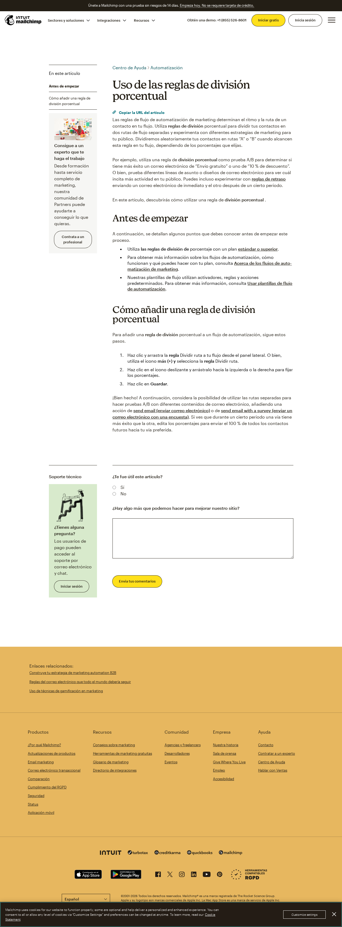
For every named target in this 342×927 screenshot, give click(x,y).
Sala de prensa (224, 753)
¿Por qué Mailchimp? (44, 745)
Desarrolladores (177, 753)
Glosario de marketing (111, 762)
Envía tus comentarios (137, 581)
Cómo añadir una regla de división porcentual (69, 101)
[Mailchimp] (230, 853)
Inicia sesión (305, 20)
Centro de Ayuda (129, 67)
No (123, 493)
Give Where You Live (229, 762)
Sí (122, 487)
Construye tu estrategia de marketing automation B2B (72, 673)
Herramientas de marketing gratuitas (122, 753)
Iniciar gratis (268, 20)
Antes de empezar (64, 86)
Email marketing (41, 762)
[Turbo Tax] (138, 853)
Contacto (265, 745)
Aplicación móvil (41, 812)
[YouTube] (207, 875)
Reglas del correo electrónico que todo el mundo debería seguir (80, 682)
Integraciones (108, 20)
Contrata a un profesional (73, 239)
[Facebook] (158, 875)
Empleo (219, 770)
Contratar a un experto (276, 753)
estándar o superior (258, 248)
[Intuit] (110, 853)
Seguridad (36, 796)
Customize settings (304, 914)
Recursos (141, 20)
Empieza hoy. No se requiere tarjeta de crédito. (217, 5)
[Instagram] (182, 875)
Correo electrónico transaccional (54, 770)
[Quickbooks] (199, 853)
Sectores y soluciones (66, 20)
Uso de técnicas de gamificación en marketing (66, 691)
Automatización (166, 67)
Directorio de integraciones (115, 770)
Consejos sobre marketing (114, 745)
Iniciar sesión (72, 586)
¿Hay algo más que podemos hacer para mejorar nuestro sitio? (175, 508)
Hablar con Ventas (272, 770)
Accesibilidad (223, 779)
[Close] (334, 914)
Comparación (39, 779)
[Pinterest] (219, 875)
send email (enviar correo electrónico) (171, 410)
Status (33, 804)
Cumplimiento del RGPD (47, 787)
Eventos (171, 762)
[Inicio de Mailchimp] (23, 20)
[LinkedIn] (193, 875)
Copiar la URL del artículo (141, 112)
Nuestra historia (225, 745)
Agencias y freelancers (183, 745)
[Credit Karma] (167, 853)
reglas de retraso (269, 178)
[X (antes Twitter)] (170, 875)
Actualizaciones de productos (51, 753)
